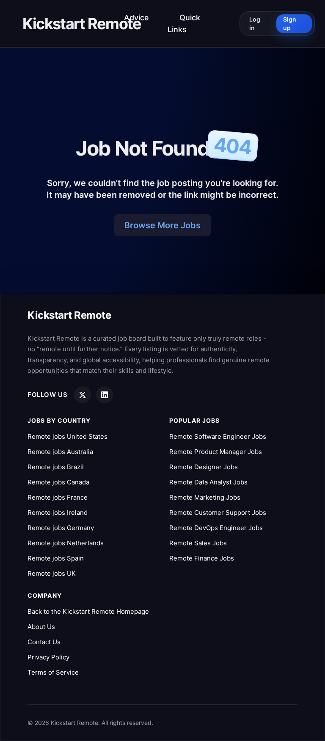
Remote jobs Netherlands (66, 543)
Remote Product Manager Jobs (215, 452)
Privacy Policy (48, 657)
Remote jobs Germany (61, 528)
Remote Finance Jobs (201, 558)
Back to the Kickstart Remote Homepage (88, 611)
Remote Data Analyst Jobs (208, 482)
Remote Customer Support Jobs (217, 513)
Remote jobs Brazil (56, 467)
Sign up (289, 23)
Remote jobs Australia (60, 452)
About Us (41, 627)
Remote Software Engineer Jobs (217, 436)
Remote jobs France (58, 497)
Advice (136, 17)
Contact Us (44, 642)
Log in (254, 23)
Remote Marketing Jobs (204, 497)
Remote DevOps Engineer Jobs (216, 528)
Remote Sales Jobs (198, 543)
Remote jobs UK (52, 573)
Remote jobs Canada (58, 482)
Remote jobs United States (67, 436)
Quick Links (184, 23)
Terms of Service (53, 672)
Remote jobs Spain (56, 558)
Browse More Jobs (162, 225)
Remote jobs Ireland (58, 513)
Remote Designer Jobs (203, 467)
